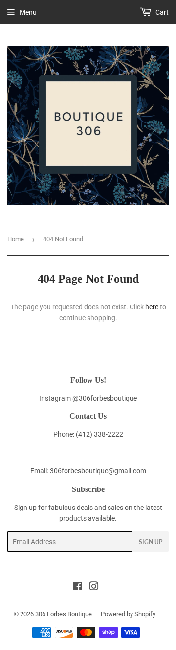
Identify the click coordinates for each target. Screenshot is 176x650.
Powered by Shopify (128, 614)
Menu (28, 12)
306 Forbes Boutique (63, 614)
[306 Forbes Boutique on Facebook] (77, 587)
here (151, 307)
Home (15, 239)
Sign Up (150, 542)
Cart (161, 12)
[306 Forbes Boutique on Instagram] (94, 587)
